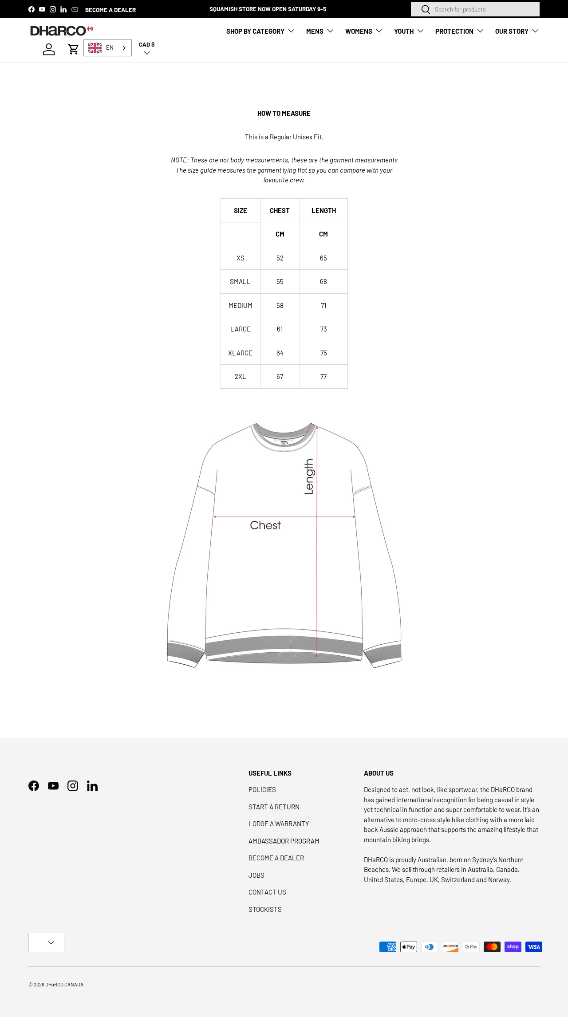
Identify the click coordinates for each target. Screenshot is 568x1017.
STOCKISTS (265, 909)
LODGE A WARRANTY (278, 824)
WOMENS (358, 31)
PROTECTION (454, 31)
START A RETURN (274, 807)
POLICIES (262, 789)
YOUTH (404, 31)
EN (110, 47)
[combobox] (475, 9)
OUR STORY (512, 31)
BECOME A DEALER (110, 9)
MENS (314, 31)
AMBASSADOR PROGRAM (284, 841)
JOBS (256, 875)
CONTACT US (267, 892)
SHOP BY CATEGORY (255, 31)
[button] (73, 49)
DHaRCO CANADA (64, 984)
